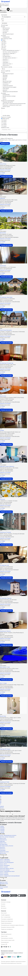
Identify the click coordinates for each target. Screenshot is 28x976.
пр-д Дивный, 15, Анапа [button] (5, 234)
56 (0, 796)
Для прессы (3, 908)
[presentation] (13, 17)
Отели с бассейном (5, 865)
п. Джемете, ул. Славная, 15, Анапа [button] (8, 500)
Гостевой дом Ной (4, 565)
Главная (2, 806)
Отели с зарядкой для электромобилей (10, 876)
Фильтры (3, 10)
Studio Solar (3, 716)
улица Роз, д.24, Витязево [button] (6, 566)
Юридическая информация (7, 921)
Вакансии (3, 906)
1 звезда (2, 832)
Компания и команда (5, 902)
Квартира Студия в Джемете (7, 466)
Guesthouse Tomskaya (5, 532)
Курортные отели (4, 851)
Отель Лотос (3, 164)
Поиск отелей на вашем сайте (7, 940)
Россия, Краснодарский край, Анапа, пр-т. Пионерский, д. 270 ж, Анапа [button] (10, 432)
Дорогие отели (3, 882)
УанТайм (2, 430)
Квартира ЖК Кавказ (5, 749)
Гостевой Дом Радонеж (5, 598)
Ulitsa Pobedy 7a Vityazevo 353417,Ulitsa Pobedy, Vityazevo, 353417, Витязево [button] (12, 398)
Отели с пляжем (4, 873)
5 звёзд (2, 826)
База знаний (4, 913)
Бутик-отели (3, 853)
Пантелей (2, 499)
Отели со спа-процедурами (7, 862)
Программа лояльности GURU (7, 927)
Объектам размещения (6, 934)
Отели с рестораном (5, 861)
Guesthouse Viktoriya (5, 631)
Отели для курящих (5, 870)
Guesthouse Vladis (4, 782)
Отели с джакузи (4, 874)
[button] (13, 5)
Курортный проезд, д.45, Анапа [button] (8, 364)
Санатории (2, 850)
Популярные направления (7, 919)
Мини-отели (3, 838)
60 (0, 802)
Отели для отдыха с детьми (7, 868)
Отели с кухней (4, 867)
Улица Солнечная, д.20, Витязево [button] (8, 599)
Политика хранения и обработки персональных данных (13, 961)
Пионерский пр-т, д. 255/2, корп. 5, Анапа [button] (10, 717)
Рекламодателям (5, 942)
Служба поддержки (5, 915)
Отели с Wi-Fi (3, 864)
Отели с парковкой (4, 859)
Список (2, 12)
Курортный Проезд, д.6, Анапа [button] (7, 165)
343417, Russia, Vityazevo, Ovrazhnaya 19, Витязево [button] (12, 783)
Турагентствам (4, 936)
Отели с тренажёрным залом (7, 871)
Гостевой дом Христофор (6, 297)
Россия (2, 807)
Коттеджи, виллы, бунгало (6, 845)
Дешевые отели (4, 883)
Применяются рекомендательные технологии (11, 963)
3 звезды (2, 829)
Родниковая (3, 265)
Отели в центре (4, 886)
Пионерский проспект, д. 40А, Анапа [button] (9, 468)
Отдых (1, 888)
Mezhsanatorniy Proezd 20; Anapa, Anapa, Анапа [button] (12, 684)
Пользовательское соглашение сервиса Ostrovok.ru (12, 925)
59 (0, 801)
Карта (5, 12)
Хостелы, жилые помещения (7, 836)
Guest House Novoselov (6, 330)
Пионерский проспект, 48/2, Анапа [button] (8, 199)
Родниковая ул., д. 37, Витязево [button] (8, 267)
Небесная (2, 198)
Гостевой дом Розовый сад (6, 363)
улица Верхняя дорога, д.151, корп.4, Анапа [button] (10, 750)
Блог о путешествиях (5, 917)
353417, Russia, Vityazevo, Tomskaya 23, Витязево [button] (12, 533)
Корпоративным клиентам (7, 938)
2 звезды (2, 830)
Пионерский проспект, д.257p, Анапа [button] (9, 668)
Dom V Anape (3, 683)
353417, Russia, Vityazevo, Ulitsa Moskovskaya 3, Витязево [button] (12, 633)
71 (0, 804)
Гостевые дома (3, 844)
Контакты (3, 904)
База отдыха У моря (5, 667)
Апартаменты (3, 839)
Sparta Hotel (3, 396)
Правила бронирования (6, 923)
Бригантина (3, 232)
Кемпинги (2, 847)
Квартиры (2, 841)
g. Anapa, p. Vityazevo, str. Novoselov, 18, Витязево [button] (12, 331)
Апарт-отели (3, 842)
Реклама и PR (4, 944)
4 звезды (2, 827)
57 (0, 798)
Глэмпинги (2, 848)
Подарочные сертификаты (7, 929)
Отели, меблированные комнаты (8, 835)
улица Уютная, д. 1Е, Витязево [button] (7, 298)
